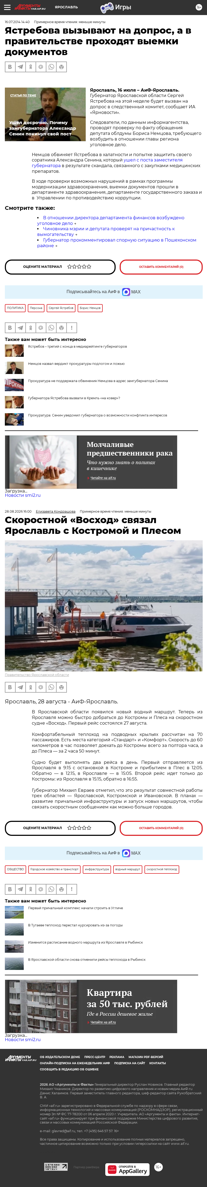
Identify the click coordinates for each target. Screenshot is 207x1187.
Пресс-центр (94, 1057)
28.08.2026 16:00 (18, 511)
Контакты (157, 1063)
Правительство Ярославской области (37, 675)
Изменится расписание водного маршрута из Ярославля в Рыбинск (85, 942)
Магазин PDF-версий (146, 1057)
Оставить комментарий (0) (161, 267)
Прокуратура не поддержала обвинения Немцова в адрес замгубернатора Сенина (98, 381)
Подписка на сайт (129, 1063)
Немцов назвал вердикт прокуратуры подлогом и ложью (76, 364)
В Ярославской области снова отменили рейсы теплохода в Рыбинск (87, 960)
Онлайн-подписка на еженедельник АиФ (75, 1063)
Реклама (116, 1057)
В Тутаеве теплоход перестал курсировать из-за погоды (75, 925)
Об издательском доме (60, 1057)
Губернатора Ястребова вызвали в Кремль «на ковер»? (74, 398)
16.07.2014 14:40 (17, 22)
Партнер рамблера (86, 1167)
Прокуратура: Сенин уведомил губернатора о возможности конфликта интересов (97, 415)
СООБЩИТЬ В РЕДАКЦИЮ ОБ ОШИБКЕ (69, 1069)
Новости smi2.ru (23, 495)
